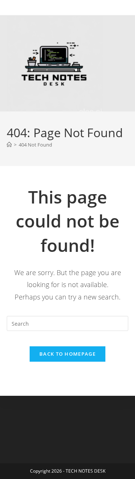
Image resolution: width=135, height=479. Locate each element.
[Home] (9, 144)
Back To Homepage (67, 353)
